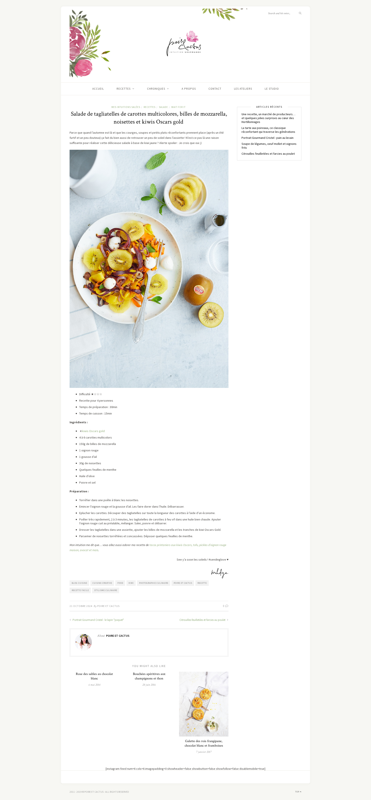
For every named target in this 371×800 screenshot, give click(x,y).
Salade (163, 107)
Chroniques (156, 89)
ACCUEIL (98, 89)
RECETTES (124, 89)
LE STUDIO (272, 89)
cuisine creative (102, 583)
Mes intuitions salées (125, 107)
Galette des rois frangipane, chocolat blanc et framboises (204, 743)
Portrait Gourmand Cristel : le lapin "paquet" (98, 620)
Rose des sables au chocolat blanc (94, 676)
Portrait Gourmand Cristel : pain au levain (267, 138)
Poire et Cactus (108, 606)
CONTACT (214, 89)
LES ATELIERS (243, 89)
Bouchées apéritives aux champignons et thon (149, 676)
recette (202, 583)
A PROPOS (189, 89)
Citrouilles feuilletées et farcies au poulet (202, 620)
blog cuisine (79, 583)
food (120, 583)
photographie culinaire (153, 583)
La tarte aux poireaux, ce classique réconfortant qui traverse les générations (268, 130)
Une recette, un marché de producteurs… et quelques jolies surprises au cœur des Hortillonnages (268, 118)
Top (297, 791)
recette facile (80, 590)
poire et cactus (183, 583)
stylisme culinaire (105, 590)
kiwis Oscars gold (93, 431)
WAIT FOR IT (178, 107)
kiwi (131, 583)
